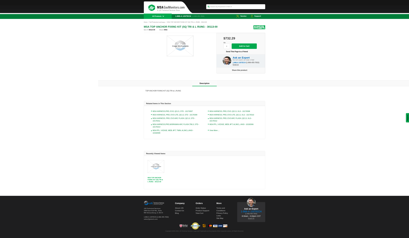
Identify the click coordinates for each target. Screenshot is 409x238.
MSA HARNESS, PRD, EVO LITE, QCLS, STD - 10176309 (175, 115)
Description (204, 83)
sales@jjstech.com (151, 219)
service (243, 16)
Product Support (202, 211)
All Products (156, 16)
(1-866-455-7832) (198, 16)
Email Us (236, 64)
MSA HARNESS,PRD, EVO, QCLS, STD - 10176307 (173, 111)
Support (257, 16)
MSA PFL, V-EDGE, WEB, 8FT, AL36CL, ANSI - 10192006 (231, 124)
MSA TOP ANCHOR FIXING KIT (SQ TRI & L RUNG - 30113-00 (155, 180)
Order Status (201, 208)
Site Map (219, 218)
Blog (177, 213)
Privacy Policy (222, 213)
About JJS (179, 208)
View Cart (199, 213)
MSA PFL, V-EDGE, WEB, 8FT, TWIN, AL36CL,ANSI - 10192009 (173, 132)
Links (218, 216)
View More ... (214, 130)
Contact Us (179, 211)
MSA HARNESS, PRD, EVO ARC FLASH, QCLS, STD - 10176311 (174, 119)
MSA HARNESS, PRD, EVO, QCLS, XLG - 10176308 (230, 111)
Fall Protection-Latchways (157, 22)
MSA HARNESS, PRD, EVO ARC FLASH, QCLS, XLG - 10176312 (231, 119)
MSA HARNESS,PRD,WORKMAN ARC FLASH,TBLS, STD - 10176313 (176, 125)
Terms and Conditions (220, 209)
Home (145, 22)
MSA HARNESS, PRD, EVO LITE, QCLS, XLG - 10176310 (232, 115)
